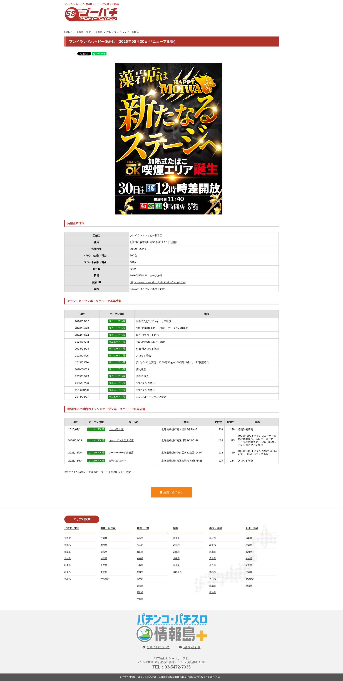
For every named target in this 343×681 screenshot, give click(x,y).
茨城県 (104, 538)
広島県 (212, 558)
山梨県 (140, 565)
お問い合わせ (191, 647)
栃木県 (104, 544)
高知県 (212, 592)
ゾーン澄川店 (116, 429)
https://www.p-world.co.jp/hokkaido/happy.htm (157, 282)
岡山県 (212, 551)
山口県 (212, 565)
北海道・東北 (83, 32)
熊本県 (249, 558)
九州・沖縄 (252, 528)
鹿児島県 (250, 578)
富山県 (140, 544)
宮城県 (67, 558)
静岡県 (140, 585)
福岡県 (249, 538)
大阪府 (176, 551)
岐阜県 (140, 578)
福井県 (140, 558)
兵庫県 (176, 558)
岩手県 (67, 551)
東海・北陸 (143, 528)
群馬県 (104, 551)
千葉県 (104, 565)
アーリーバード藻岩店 (121, 452)
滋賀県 (176, 538)
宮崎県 (249, 572)
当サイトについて (158, 647)
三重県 (140, 599)
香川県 (212, 578)
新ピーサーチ (100, 471)
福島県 (67, 578)
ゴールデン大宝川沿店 (121, 440)
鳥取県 (212, 538)
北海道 (99, 32)
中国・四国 (215, 528)
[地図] (173, 242)
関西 (175, 528)
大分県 (249, 565)
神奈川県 (105, 578)
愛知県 (140, 592)
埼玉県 (104, 558)
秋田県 (67, 565)
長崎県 (249, 551)
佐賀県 (249, 544)
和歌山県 (177, 572)
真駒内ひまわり (117, 460)
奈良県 (176, 565)
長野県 (140, 572)
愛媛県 (212, 585)
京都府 (176, 544)
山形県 (67, 572)
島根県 (212, 544)
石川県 (140, 551)
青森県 (67, 544)
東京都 (104, 572)
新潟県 (140, 538)
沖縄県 (249, 585)
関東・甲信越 (108, 528)
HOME (68, 32)
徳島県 (212, 572)
